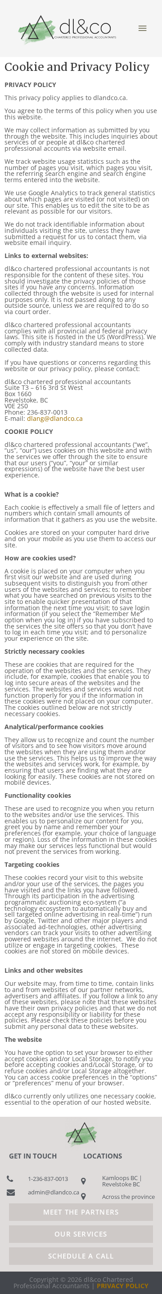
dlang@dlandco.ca (55, 418)
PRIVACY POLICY (122, 1285)
